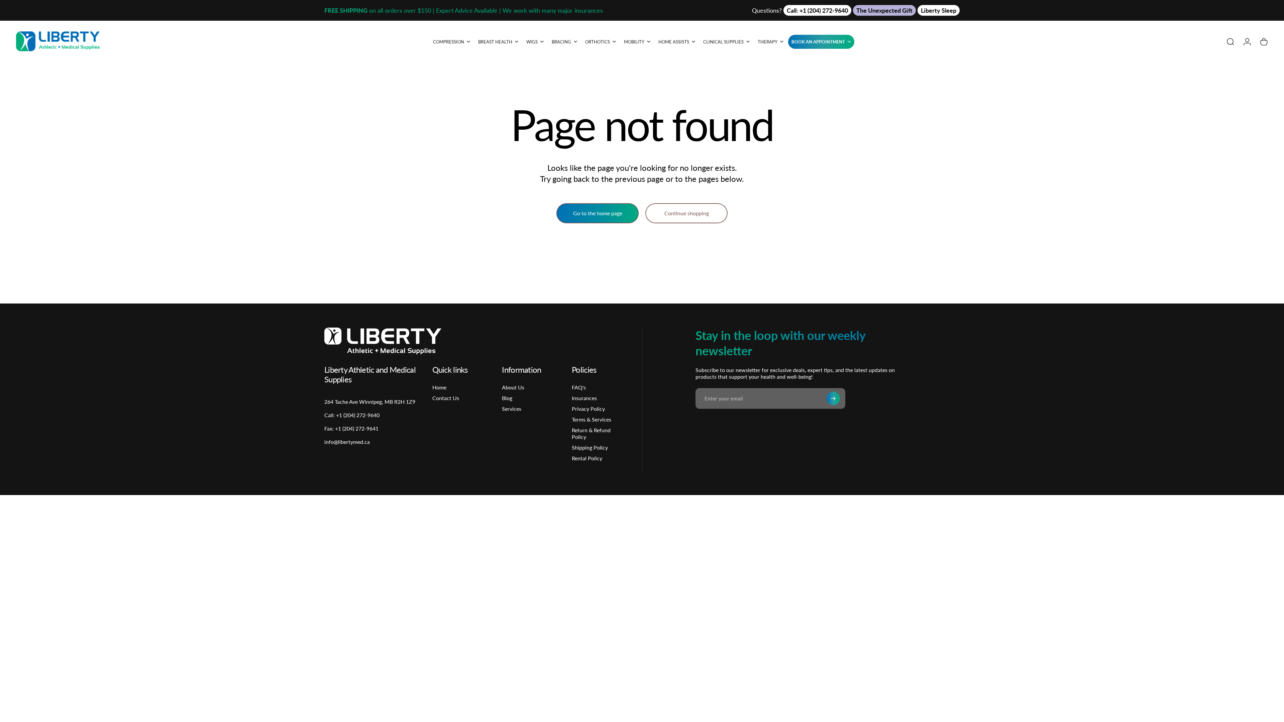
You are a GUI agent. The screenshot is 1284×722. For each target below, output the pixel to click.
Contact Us (445, 398)
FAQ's (579, 387)
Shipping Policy (590, 447)
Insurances (584, 398)
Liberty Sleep (938, 10)
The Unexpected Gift (884, 10)
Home (439, 387)
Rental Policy (587, 458)
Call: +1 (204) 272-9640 (817, 10)
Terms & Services (591, 419)
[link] (351, 428)
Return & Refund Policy (591, 433)
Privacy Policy (588, 408)
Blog (507, 398)
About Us (513, 387)
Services (511, 408)
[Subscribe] (833, 398)
